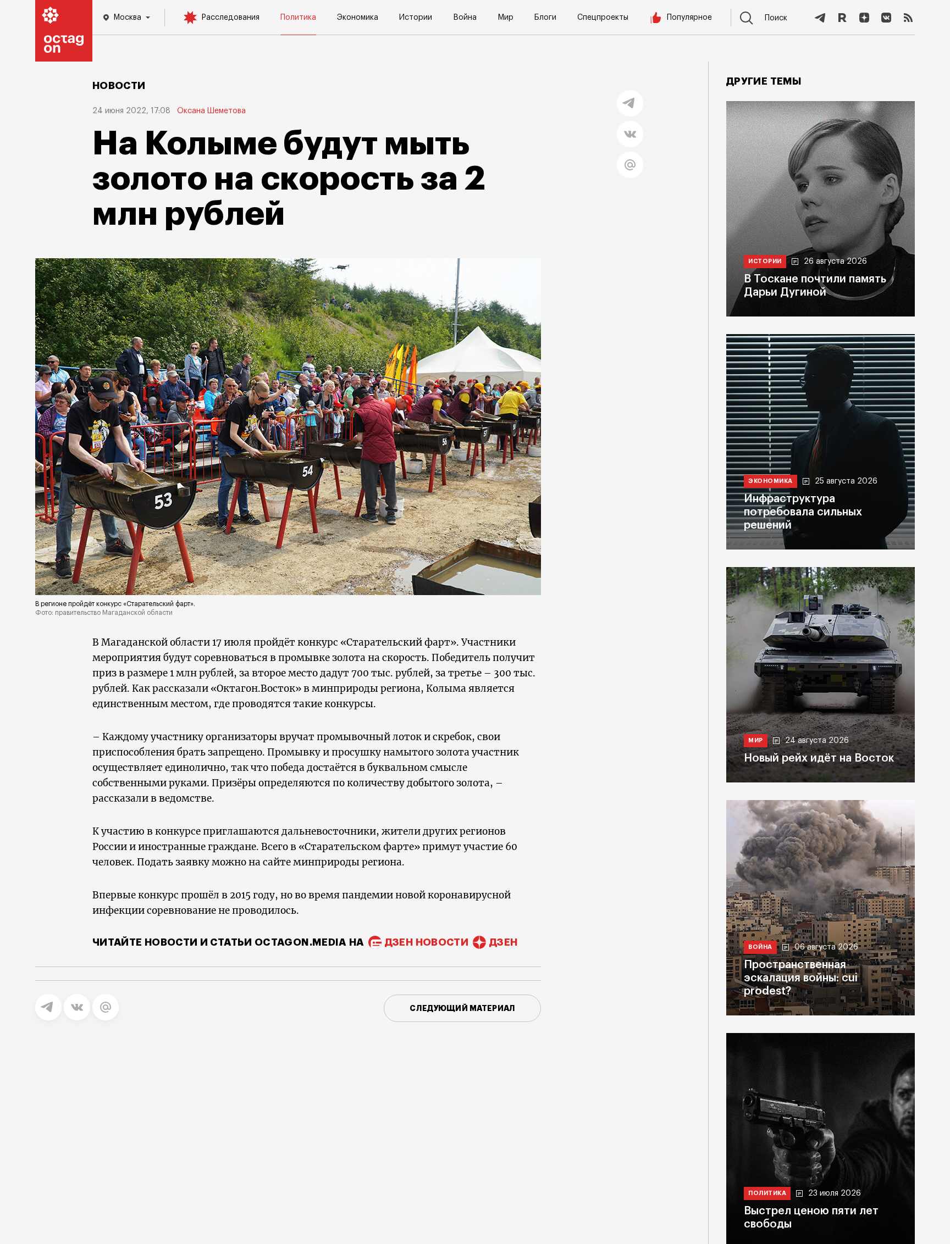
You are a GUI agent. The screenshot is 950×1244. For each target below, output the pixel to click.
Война (465, 17)
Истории (415, 17)
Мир (505, 17)
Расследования (230, 17)
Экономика (357, 17)
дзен (503, 942)
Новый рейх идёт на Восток (819, 758)
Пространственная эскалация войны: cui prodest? (801, 978)
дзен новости (426, 942)
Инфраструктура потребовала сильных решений (803, 512)
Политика (298, 17)
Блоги (545, 17)
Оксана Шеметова (211, 111)
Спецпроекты (602, 17)
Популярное (689, 17)
